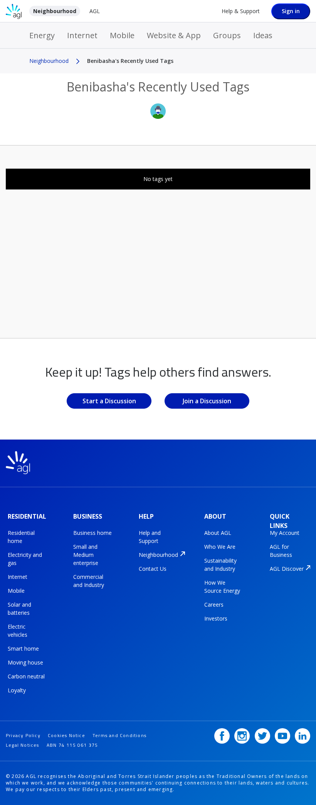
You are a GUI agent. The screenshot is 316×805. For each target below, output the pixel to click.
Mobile (122, 35)
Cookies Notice (66, 735)
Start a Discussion (109, 401)
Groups (227, 35)
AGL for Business (281, 550)
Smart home (23, 648)
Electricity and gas (25, 559)
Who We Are (219, 546)
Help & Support (241, 11)
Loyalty (17, 690)
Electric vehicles (17, 630)
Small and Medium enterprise (85, 555)
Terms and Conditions (119, 735)
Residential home (21, 537)
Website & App (174, 35)
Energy (42, 35)
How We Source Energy (222, 586)
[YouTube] (282, 736)
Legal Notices (22, 745)
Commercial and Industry (88, 581)
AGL (94, 11)
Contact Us (152, 568)
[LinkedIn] (302, 736)
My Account (284, 532)
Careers (214, 604)
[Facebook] (222, 736)
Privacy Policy (23, 735)
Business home (92, 532)
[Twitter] (262, 736)
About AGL (217, 532)
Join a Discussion (207, 401)
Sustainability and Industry (220, 564)
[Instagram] (242, 736)
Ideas (262, 35)
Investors (215, 618)
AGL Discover (287, 569)
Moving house (25, 662)
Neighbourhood (54, 11)
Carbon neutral (26, 676)
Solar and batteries (19, 608)
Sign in (291, 11)
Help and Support (150, 537)
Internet (82, 35)
